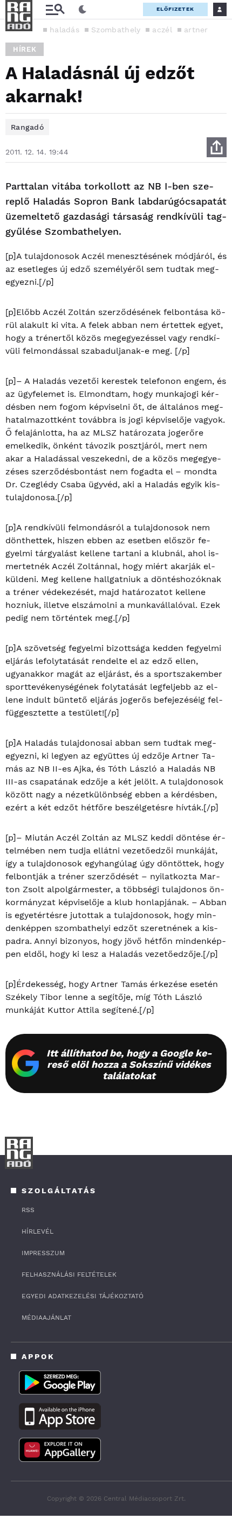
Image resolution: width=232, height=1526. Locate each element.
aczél (162, 29)
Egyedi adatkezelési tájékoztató (83, 1296)
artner (196, 29)
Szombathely (115, 29)
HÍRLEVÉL (37, 1231)
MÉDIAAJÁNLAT (46, 1317)
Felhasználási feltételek (69, 1274)
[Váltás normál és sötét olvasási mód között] (82, 9)
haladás (64, 29)
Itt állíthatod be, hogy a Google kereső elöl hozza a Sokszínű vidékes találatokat (129, 1064)
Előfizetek (175, 9)
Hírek (24, 49)
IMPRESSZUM (43, 1253)
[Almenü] (55, 9)
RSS (28, 1210)
